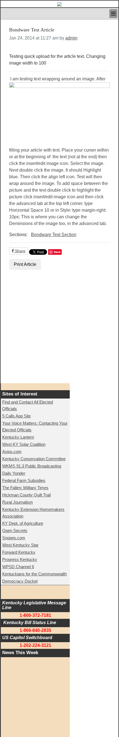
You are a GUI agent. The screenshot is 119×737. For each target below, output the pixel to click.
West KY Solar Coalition (23, 444)
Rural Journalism (17, 502)
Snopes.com (13, 537)
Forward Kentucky (18, 552)
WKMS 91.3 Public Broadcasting (31, 466)
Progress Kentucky (19, 559)
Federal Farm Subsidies (23, 480)
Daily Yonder (13, 473)
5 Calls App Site (16, 416)
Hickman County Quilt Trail (26, 495)
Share (19, 251)
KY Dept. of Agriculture (22, 523)
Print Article (25, 264)
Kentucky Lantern (18, 437)
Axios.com (12, 451)
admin (71, 38)
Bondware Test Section (53, 234)
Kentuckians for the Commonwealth (34, 574)
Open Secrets (14, 530)
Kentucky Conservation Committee (34, 458)
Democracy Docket (20, 581)
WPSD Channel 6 (18, 566)
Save (57, 252)
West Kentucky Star (20, 545)
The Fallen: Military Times (25, 487)
